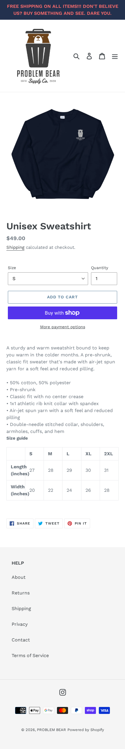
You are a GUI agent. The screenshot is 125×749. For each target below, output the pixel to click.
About (19, 577)
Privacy (20, 624)
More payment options (62, 326)
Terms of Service (30, 655)
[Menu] (114, 55)
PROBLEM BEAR (51, 730)
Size (12, 267)
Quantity (99, 267)
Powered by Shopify (85, 730)
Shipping (15, 247)
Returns (21, 593)
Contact (21, 640)
